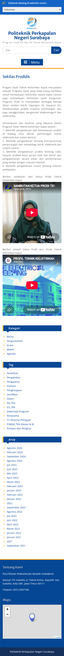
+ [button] (7, 609)
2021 (9, 541)
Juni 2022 (12, 520)
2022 (9, 503)
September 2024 (16, 456)
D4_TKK (11, 403)
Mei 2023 (12, 473)
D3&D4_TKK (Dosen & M (20, 424)
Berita (10, 336)
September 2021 (16, 545)
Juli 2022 (12, 516)
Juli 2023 (12, 465)
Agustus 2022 (14, 511)
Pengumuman (15, 341)
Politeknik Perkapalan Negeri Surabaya (32, 35)
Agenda (11, 353)
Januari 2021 (14, 537)
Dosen (10, 398)
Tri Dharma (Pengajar (19, 420)
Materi (10, 349)
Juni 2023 (12, 469)
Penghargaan (14, 390)
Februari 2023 (15, 486)
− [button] (7, 614)
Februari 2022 (15, 494)
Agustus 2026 (14, 448)
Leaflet (58, 637)
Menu (35, 62)
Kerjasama (13, 415)
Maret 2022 (13, 528)
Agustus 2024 (14, 460)
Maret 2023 (13, 482)
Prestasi (11, 386)
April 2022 (12, 524)
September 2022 (16, 507)
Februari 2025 (15, 452)
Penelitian (12, 373)
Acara (10, 345)
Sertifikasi (12, 394)
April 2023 (12, 477)
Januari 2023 (14, 490)
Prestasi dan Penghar (19, 428)
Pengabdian (13, 377)
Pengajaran (13, 381)
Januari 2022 (14, 499)
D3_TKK (11, 407)
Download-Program (18, 411)
